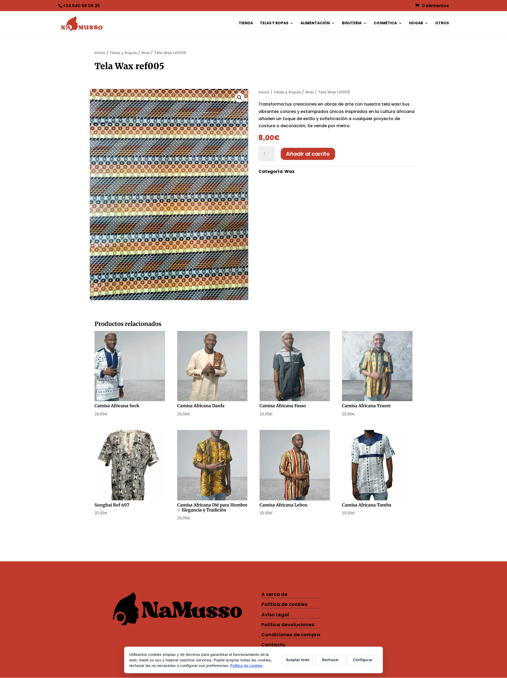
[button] (239, 97)
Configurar (363, 659)
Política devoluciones (287, 624)
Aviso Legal (275, 614)
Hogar (416, 23)
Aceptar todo (297, 659)
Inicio (100, 52)
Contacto (273, 644)
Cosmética (385, 23)
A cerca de (274, 594)
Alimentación (315, 23)
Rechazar (330, 659)
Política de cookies (284, 604)
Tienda (246, 23)
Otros (442, 23)
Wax (145, 52)
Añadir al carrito (308, 154)
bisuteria (352, 23)
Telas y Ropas (274, 23)
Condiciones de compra (290, 634)
